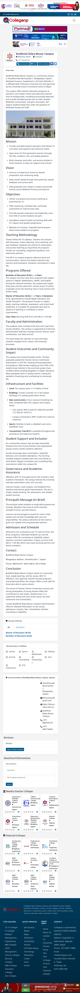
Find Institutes (47, 969)
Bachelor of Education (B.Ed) (19, 636)
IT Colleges (10, 931)
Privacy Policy (46, 948)
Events (27, 965)
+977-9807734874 (47, 727)
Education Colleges (9, 971)
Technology (29, 951)
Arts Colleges (10, 976)
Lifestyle (46, 974)
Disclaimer (47, 943)
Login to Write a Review (15, 749)
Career (27, 958)
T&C (45, 953)
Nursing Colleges (8, 960)
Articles (27, 944)
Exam (26, 962)
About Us (47, 932)
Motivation (28, 955)
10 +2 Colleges (11, 927)
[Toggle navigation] (74, 20)
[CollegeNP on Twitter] (72, 14)
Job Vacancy (29, 927)
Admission (28, 937)
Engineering (10, 941)
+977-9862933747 (24, 60)
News (26, 934)
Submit (9, 784)
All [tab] (10, 627)
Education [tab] (21, 627)
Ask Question (24, 64)
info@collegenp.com (12, 14)
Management (11, 937)
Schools (46, 963)
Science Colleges (12, 955)
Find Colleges (46, 958)
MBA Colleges (11, 965)
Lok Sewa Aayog (31, 948)
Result (26, 931)
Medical (8, 934)
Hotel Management (11, 950)
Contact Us (46, 938)
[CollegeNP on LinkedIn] (75, 14)
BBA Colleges (10, 944)
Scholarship (29, 941)
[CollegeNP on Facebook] (68, 14)
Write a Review (44, 64)
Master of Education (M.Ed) (18, 632)
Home (45, 929)
